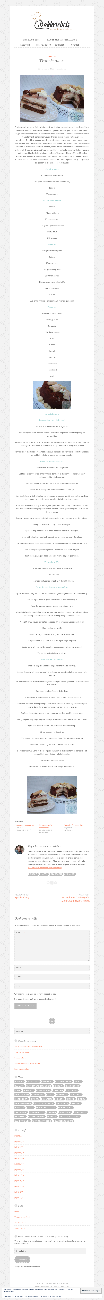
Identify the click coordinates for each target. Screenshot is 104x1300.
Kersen (60, 1099)
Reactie (20, 933)
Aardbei (19, 1081)
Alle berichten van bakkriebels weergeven (45, 867)
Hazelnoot (21, 1099)
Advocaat (33, 1081)
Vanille (52, 1116)
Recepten (25, 45)
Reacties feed (19, 1223)
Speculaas (65, 1112)
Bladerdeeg (72, 1086)
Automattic (63, 1286)
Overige (75, 45)
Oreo (30, 1108)
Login (16, 1211)
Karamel (47, 1099)
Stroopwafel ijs (20, 1058)
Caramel (29, 1090)
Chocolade (43, 1090)
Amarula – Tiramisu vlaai (73, 825)
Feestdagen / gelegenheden (50, 45)
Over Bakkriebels (32, 40)
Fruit (51, 1095)
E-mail (19, 977)
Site (18, 986)
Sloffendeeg (37, 1112)
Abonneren (22, 1259)
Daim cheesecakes (21, 1069)
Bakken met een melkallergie (62, 40)
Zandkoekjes (22, 1121)
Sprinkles (20, 1116)
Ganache (62, 1095)
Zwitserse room (64, 1121)
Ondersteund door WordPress (52, 1284)
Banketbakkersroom (39, 1086)
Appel (78, 1081)
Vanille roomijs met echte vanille (27, 1063)
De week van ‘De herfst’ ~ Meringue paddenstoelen (75, 898)
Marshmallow (23, 1103)
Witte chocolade (70, 1116)
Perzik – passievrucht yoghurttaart (28, 1046)
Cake (17, 1090)
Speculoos (80, 1112)
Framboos (38, 1095)
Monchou (62, 1103)
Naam (19, 967)
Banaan (19, 1086)
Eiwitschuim (22, 1095)
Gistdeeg (76, 1095)
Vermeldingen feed (22, 1217)
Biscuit (33, 874)
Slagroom (56, 874)
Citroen (58, 1090)
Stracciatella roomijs (22, 1052)
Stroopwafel (36, 1116)
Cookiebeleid (56, 1296)
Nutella (19, 1108)
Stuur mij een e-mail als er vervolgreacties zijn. (36, 994)
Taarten (52, 56)
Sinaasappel (66, 1108)
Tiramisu (70, 874)
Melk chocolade (44, 1103)
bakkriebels (61, 69)
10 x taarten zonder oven (24, 825)
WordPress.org (20, 1228)
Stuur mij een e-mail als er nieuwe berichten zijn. (36, 999)
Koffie (44, 874)
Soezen (52, 1112)
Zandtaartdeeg (42, 1121)
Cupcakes (72, 1090)
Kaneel (35, 1099)
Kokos (81, 1099)
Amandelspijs (63, 1081)
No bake (76, 1103)
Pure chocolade (46, 1108)
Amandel (48, 1081)
